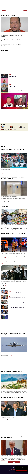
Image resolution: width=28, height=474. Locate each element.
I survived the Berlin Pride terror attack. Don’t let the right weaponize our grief (13, 205)
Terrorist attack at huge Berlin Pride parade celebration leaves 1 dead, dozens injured (13, 234)
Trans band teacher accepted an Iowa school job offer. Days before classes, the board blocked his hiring (17, 302)
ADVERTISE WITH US (13, 466)
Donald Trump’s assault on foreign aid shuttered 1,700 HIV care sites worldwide (13, 261)
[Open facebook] (11, 469)
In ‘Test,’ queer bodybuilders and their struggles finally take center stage (18, 307)
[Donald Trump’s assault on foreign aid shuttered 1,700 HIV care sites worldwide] (14, 272)
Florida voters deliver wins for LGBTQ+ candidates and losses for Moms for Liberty (18, 317)
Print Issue (10, 296)
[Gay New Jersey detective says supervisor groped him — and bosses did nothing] (4, 90)
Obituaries (10, 291)
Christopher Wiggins (3, 236)
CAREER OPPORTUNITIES (8, 466)
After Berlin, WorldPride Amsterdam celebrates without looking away (13, 150)
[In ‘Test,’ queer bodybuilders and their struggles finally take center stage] (4, 306)
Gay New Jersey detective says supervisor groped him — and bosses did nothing (18, 91)
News (9, 89)
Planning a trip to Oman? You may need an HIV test (11, 371)
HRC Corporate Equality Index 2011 (16, 129)
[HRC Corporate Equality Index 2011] (11, 129)
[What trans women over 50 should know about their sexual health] (4, 80)
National (10, 74)
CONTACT (2, 466)
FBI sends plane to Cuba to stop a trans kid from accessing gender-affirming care (13, 334)
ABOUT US (5, 466)
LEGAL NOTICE (14, 467)
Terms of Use (22, 467)
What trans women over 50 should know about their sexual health (17, 81)
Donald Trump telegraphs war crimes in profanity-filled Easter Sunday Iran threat (12, 436)
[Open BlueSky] (13, 469)
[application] (14, 101)
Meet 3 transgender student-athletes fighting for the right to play (17, 297)
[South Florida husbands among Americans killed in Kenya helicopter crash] (2, 126)
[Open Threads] (14, 469)
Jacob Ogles (2, 263)
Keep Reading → (4, 173)
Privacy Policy (17, 467)
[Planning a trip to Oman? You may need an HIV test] (14, 381)
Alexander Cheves (2, 207)
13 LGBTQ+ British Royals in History (7, 129)
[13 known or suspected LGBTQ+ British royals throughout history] (2, 129)
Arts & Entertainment (11, 306)
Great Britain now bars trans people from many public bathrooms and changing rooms (12, 177)
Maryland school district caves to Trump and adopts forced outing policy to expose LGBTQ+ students (17, 312)
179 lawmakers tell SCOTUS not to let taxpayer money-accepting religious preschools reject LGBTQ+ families (18, 86)
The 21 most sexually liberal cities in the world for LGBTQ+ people (25, 127)
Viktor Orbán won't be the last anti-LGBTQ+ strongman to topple (13, 398)
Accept (21, 470)
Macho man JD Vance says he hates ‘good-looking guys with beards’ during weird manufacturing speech (18, 76)
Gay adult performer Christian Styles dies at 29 (15, 292)
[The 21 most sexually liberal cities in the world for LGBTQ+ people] (20, 126)
